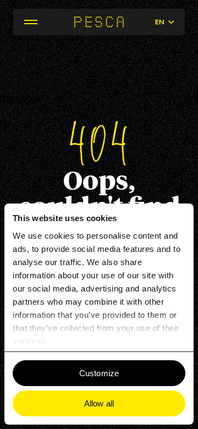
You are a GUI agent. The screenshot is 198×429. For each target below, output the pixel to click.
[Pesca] (99, 22)
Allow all (99, 403)
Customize (99, 373)
